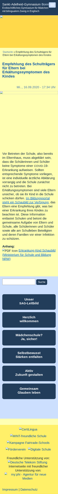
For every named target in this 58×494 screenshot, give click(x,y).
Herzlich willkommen (29, 319)
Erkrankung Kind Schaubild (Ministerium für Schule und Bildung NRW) (29, 255)
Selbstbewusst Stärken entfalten (29, 355)
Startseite (8, 52)
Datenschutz (29, 489)
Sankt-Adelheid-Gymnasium (25, 4)
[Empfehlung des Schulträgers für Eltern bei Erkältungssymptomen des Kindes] (29, 120)
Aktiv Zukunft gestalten (29, 372)
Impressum (10, 489)
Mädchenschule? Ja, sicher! (29, 337)
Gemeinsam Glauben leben (29, 390)
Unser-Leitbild (29, 301)
